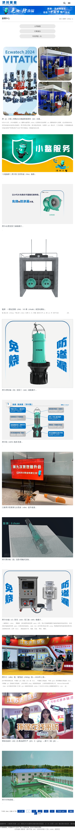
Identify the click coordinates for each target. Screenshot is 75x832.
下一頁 (21, 811)
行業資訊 (37, 31)
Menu (69, 2)
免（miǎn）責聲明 (53, 829)
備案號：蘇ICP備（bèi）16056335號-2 (33, 829)
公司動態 (37, 26)
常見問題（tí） (37, 36)
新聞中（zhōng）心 (68, 19)
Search (64, 2)
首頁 (60, 19)
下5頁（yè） (61, 811)
